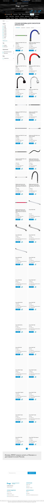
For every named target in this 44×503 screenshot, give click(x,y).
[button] (25, 1)
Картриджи (37, 14)
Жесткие (5, 46)
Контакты (9, 491)
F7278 (5, 33)
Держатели (27, 16)
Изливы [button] (32, 14)
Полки (12, 18)
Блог (28, 491)
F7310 (5, 34)
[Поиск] (4, 12)
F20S (5, 27)
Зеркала (16, 18)
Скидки (28, 493)
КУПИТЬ (18, 50)
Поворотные (6, 58)
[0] (39, 11)
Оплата (28, 486)
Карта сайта (10, 493)
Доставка (28, 484)
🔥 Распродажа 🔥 (8, 14)
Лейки (7, 16)
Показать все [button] (5, 40)
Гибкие (5, 45)
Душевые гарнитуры (23, 18)
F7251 (5, 30)
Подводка (8, 18)
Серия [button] (4, 23)
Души (20, 14)
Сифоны (36, 16)
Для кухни (6, 53)
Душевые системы (25, 14)
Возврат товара (29, 487)
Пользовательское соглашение (13, 496)
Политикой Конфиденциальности (27, 475)
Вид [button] (4, 56)
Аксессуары (35, 18)
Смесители (15, 14)
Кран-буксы (11, 16)
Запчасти (30, 18)
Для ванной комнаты (7, 51)
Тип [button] (3, 43)
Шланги (32, 16)
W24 (5, 37)
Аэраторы (17, 16)
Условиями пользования (21, 476)
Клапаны (22, 16)
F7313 (5, 36)
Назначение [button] (5, 49)
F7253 (5, 31)
